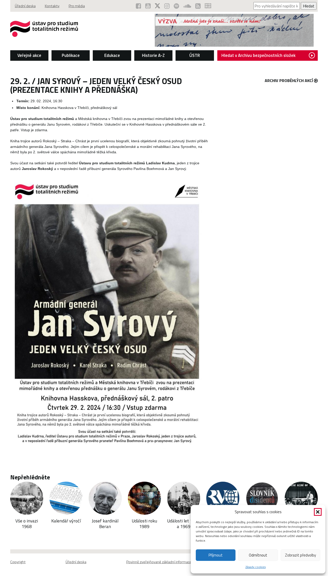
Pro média (77, 6)
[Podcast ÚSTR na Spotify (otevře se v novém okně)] (176, 6)
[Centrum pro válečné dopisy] (234, 45)
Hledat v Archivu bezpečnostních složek (258, 55)
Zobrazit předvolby (300, 555)
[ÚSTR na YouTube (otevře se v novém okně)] (148, 6)
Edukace (112, 55)
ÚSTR (194, 55)
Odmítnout (258, 555)
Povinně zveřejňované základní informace (158, 562)
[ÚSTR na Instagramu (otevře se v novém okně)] (167, 6)
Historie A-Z (153, 55)
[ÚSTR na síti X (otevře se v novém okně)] (157, 6)
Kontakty (52, 6)
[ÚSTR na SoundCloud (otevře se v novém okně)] (187, 6)
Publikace (71, 55)
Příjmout (216, 555)
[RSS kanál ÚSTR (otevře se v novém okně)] (198, 6)
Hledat (308, 6)
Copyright (18, 562)
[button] (317, 511)
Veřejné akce (29, 55)
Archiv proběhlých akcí (289, 80)
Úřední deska (25, 6)
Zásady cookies (255, 566)
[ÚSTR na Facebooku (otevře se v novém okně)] (138, 6)
